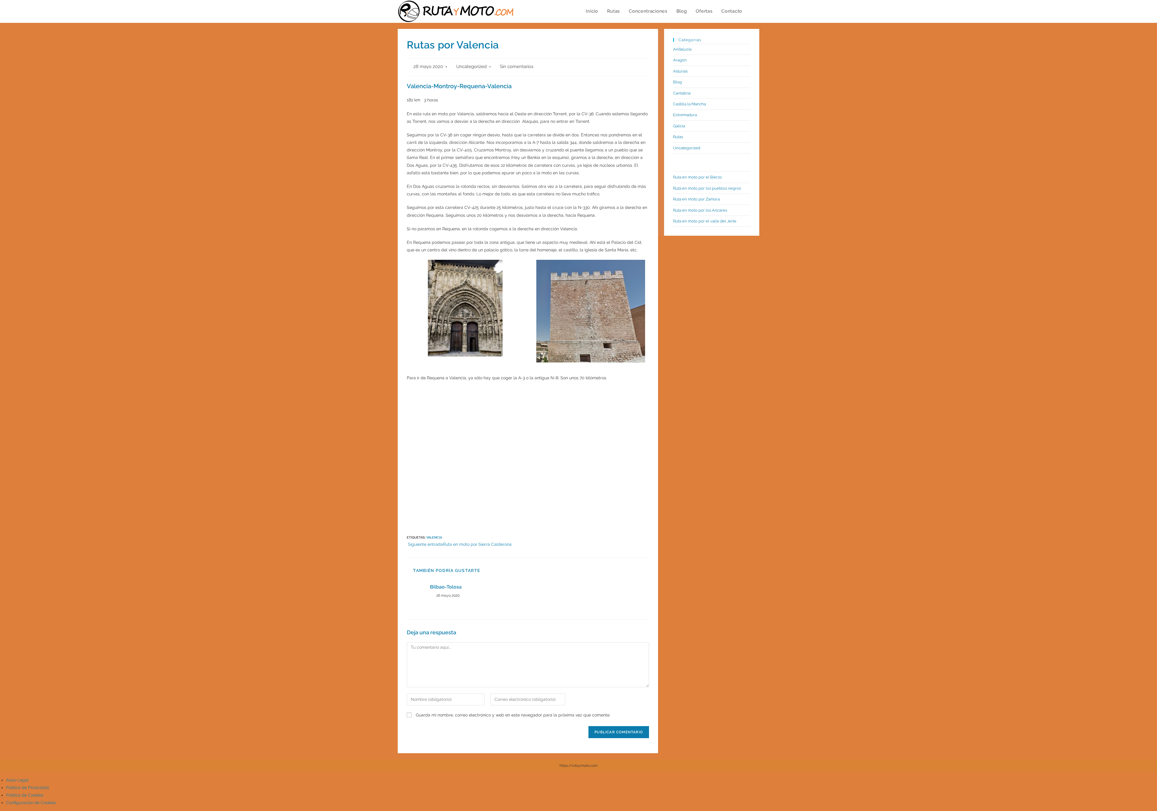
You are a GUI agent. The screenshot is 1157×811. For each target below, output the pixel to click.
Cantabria (682, 93)
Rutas (678, 137)
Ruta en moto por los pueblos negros (707, 188)
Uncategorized (471, 66)
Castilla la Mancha (689, 104)
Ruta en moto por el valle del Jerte (704, 221)
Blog (677, 82)
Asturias (680, 71)
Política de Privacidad (27, 787)
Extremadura (685, 115)
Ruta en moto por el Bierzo (697, 177)
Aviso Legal (17, 780)
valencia (434, 537)
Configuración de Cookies (31, 802)
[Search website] (753, 11)
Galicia (679, 126)
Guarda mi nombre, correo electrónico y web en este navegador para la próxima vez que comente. (513, 715)
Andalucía (682, 49)
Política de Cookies (24, 795)
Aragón (680, 60)
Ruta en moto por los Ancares (700, 210)
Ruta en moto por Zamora (696, 199)
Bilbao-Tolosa (446, 587)
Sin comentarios (516, 66)
